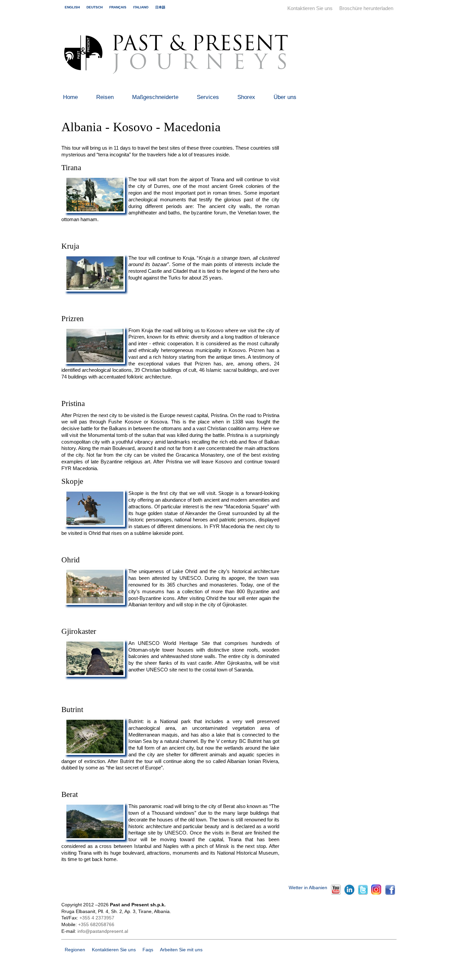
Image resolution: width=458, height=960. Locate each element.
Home (70, 97)
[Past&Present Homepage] (178, 77)
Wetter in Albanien (308, 887)
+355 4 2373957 (96, 917)
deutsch (95, 7)
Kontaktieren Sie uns (310, 8)
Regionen (75, 949)
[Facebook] (390, 893)
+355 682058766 (96, 924)
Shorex (246, 97)
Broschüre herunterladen (366, 8)
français (117, 7)
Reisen (105, 97)
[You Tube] (336, 893)
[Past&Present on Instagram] (376, 893)
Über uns (285, 97)
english (72, 7)
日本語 (160, 7)
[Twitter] (363, 893)
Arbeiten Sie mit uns (181, 949)
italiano (141, 7)
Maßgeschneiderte (155, 97)
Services (208, 97)
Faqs (147, 949)
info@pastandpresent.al (102, 931)
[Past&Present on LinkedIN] (349, 893)
